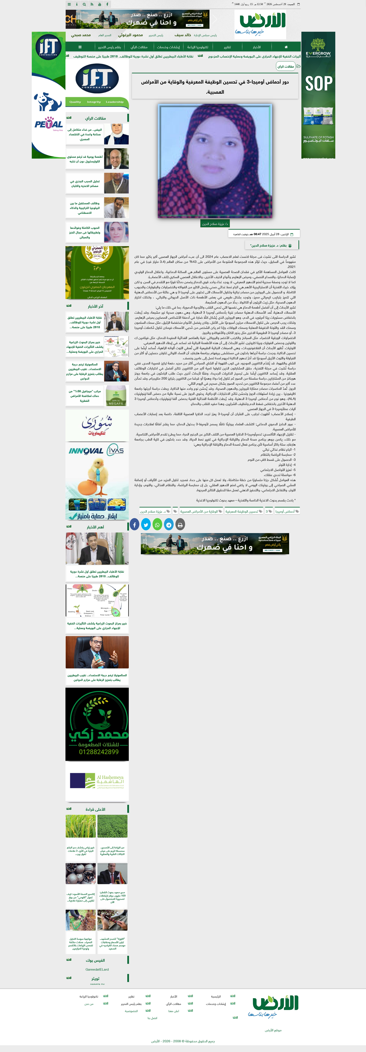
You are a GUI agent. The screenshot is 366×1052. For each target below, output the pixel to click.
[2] (318, 99)
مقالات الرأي (138, 46)
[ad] (142, 19)
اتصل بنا (152, 1017)
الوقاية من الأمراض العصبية (199, 511)
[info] (76, 4)
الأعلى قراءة (95, 808)
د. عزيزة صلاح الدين (153, 511)
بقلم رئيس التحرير (109, 46)
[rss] (92, 4)
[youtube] (99, 4)
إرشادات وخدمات (168, 46)
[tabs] (69, 4)
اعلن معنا (173, 1010)
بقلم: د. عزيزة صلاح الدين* (268, 245)
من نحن (88, 1003)
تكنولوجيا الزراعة (197, 46)
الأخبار (257, 46)
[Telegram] (169, 524)
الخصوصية (131, 1010)
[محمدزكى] (97, 724)
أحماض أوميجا (285, 511)
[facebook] (107, 4)
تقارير (227, 46)
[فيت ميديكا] (49, 95)
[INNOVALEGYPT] (97, 481)
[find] (84, 4)
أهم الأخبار (95, 526)
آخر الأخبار (95, 305)
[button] (70, 19)
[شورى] (97, 425)
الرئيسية (216, 996)
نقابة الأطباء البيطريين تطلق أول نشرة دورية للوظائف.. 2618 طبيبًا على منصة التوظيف (178, 56)
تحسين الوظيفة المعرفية (242, 511)
